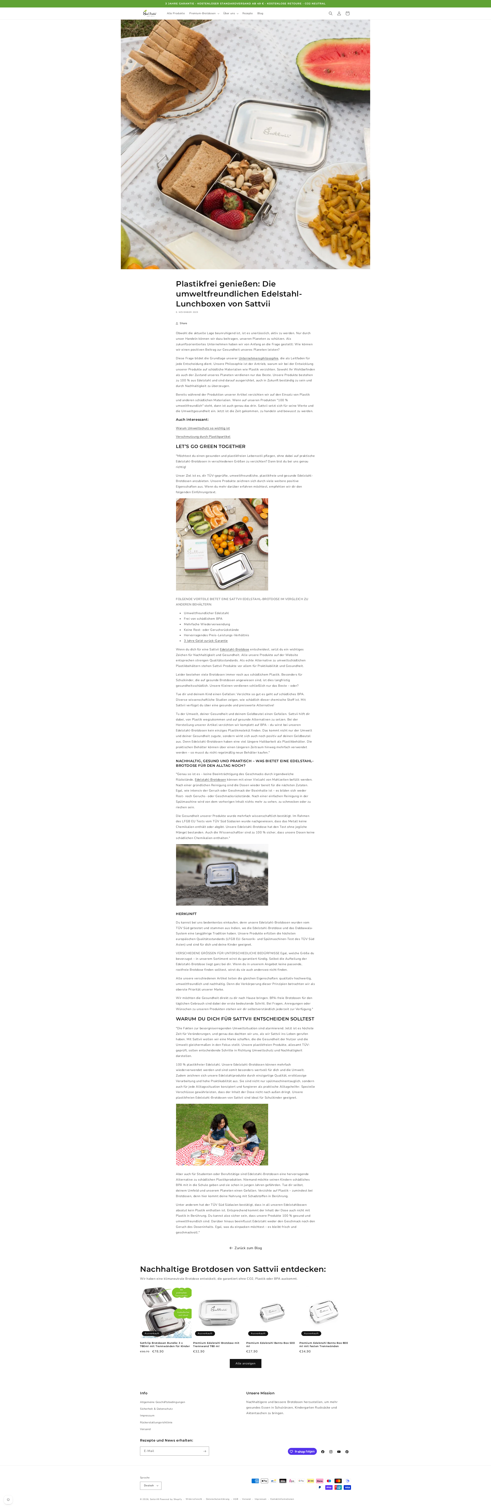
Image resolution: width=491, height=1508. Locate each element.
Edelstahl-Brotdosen (210, 780)
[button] (204, 13)
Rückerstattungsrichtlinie (156, 1422)
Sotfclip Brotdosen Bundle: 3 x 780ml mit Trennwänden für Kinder (165, 1344)
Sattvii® (154, 1499)
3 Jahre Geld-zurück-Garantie (206, 641)
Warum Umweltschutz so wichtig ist (203, 428)
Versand (145, 1429)
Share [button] (183, 323)
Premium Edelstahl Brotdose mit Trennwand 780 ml (216, 1344)
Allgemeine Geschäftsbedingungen (162, 1402)
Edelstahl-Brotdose (234, 649)
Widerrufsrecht (194, 1498)
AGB (235, 1498)
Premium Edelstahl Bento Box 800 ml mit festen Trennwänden (323, 1344)
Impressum (147, 1416)
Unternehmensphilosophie (258, 358)
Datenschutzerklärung (218, 1498)
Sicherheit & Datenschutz (156, 1409)
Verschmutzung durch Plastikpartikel (203, 437)
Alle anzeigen (246, 1363)
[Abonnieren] (204, 1451)
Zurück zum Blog (248, 1248)
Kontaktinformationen (282, 1498)
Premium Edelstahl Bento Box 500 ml (270, 1344)
